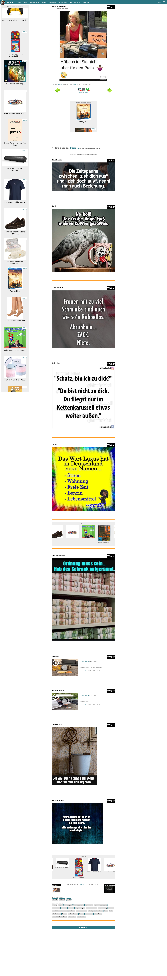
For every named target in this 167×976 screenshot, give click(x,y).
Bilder (37, 2)
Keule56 (75, 84)
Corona (60, 905)
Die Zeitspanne (57, 160)
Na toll (54, 206)
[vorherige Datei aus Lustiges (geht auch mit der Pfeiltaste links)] (57, 92)
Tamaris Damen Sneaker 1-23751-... (15, 208)
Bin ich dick (55, 363)
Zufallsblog (55, 885)
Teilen (56, 84)
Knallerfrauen (56, 908)
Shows (105, 910)
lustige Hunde (99, 667)
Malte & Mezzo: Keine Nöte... (15, 325)
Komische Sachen (58, 800)
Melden (64, 84)
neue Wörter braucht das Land (60, 910)
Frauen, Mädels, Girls (79, 905)
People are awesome (82, 910)
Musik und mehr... (74, 2)
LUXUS (54, 444)
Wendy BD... (15, 266)
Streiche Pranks (56, 913)
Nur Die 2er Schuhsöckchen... (15, 296)
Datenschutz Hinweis (83, 92)
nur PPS (69, 899)
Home (19, 2)
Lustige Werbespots (79, 908)
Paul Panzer (72, 910)
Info (67, 84)
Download (60, 84)
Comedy (55, 905)
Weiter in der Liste (110, 885)
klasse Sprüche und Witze (101, 905)
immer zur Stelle (57, 724)
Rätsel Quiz (91, 910)
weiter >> (83, 927)
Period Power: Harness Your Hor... (15, 119)
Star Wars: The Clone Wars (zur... (15, 386)
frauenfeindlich (72, 916)
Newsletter (86, 2)
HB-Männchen (89, 905)
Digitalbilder (52, 2)
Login (159, 2)
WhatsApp (81, 913)
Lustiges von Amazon (91, 908)
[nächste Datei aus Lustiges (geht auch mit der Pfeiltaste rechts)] (110, 92)
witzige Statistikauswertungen (60, 916)
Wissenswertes (89, 913)
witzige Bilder (65, 8)
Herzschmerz (63, 2)
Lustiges (32, 2)
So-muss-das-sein (58, 690)
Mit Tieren (93, 667)
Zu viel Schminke (57, 287)
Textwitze (64, 913)
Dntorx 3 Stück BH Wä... (15, 355)
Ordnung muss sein (58, 555)
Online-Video (84, 661)
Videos (43, 2)
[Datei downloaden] (83, 177)
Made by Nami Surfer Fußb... (15, 89)
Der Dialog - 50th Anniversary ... (83, 127)
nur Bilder (55, 899)
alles (25, 2)
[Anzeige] (15, 27)
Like (53, 84)
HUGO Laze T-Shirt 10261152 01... (15, 178)
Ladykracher (64, 908)
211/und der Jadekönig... (15, 59)
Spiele (110, 910)
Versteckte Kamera (72, 913)
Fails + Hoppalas (68, 905)
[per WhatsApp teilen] (87, 90)
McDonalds (55, 656)
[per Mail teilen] (84, 90)
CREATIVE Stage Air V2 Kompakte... (15, 144)
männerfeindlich (81, 916)
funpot (10, 2)
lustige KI (71, 908)
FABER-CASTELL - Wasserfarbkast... (15, 30)
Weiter (111, 7)
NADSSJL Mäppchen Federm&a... (15, 238)
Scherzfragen (99, 910)
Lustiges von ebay (102, 908)
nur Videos (62, 899)
